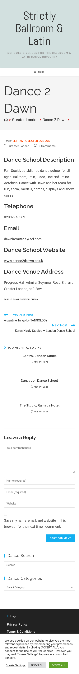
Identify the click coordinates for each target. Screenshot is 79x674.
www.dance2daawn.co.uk (23, 261)
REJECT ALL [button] (37, 665)
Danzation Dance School (39, 380)
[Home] (6, 119)
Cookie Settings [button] (16, 665)
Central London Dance (39, 356)
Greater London (19, 146)
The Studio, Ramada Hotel (39, 405)
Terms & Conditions (21, 631)
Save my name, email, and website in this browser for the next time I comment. (35, 523)
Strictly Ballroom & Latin (39, 28)
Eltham (15, 299)
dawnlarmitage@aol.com (23, 239)
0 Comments (47, 146)
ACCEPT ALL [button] (58, 665)
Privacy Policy (17, 624)
